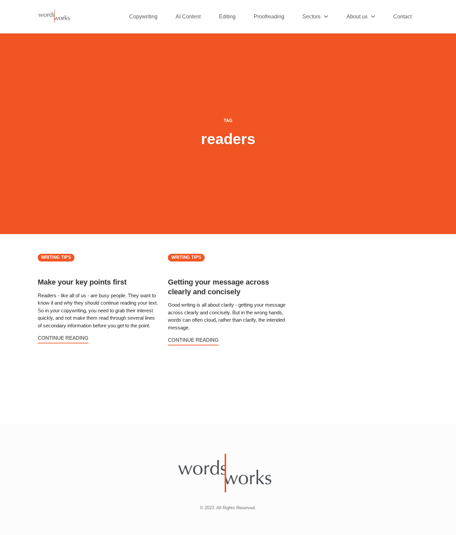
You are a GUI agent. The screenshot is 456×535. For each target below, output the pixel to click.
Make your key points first (82, 282)
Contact (402, 16)
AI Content (188, 16)
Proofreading (269, 16)
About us (357, 16)
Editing (227, 16)
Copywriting (143, 16)
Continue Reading (63, 338)
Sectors (311, 16)
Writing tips (56, 257)
